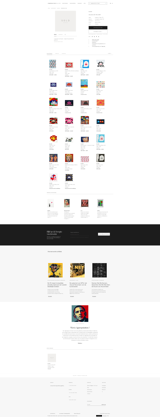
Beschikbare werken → (98, 31)
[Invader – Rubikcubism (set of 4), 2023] (85, 120)
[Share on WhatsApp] (98, 36)
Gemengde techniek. (99, 19)
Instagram (104, 385)
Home (49, 8)
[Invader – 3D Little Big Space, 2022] (100, 64)
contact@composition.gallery (57, 385)
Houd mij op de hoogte (98, 27)
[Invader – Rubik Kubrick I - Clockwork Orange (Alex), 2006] (85, 138)
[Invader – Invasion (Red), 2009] (69, 83)
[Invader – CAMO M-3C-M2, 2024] (53, 120)
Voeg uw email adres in (74, 232)
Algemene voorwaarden (64, 413)
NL (110, 3)
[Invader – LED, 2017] (69, 102)
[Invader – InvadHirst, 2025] (100, 83)
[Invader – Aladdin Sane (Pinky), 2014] (53, 177)
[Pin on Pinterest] (96, 36)
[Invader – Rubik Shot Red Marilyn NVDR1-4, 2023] (69, 158)
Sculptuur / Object (98, 17)
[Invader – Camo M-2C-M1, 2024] (100, 102)
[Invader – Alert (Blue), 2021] (85, 64)
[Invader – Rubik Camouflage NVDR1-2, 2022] (53, 102)
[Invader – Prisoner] (100, 120)
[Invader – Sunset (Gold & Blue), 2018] (69, 177)
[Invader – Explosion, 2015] (53, 138)
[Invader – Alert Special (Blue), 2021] (100, 138)
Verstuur (104, 404)
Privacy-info (104, 415)
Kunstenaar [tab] (61, 34)
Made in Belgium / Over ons (92, 385)
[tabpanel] (65, 40)
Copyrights (52, 413)
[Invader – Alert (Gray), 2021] (100, 158)
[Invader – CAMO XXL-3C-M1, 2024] (69, 120)
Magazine (80, 3)
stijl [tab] (65, 34)
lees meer (50, 296)
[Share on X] (94, 36)
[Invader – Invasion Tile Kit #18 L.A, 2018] (85, 102)
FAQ (88, 387)
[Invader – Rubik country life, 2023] (53, 158)
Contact (88, 393)
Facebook (104, 387)
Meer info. (103, 46)
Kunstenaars (65, 3)
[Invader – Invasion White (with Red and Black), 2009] (69, 64)
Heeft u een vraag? (95, 39)
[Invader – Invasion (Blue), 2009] (53, 83)
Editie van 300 (97, 22)
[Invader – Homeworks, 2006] (85, 158)
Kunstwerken (73, 3)
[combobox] (98, 3)
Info (85, 3)
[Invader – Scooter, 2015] (69, 138)
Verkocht (96, 24)
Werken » (80, 343)
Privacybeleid (77, 413)
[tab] (49, 54)
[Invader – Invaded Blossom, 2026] (53, 64)
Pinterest (103, 389)
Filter (109, 53)
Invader (58, 8)
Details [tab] (55, 34)
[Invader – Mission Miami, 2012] (85, 83)
